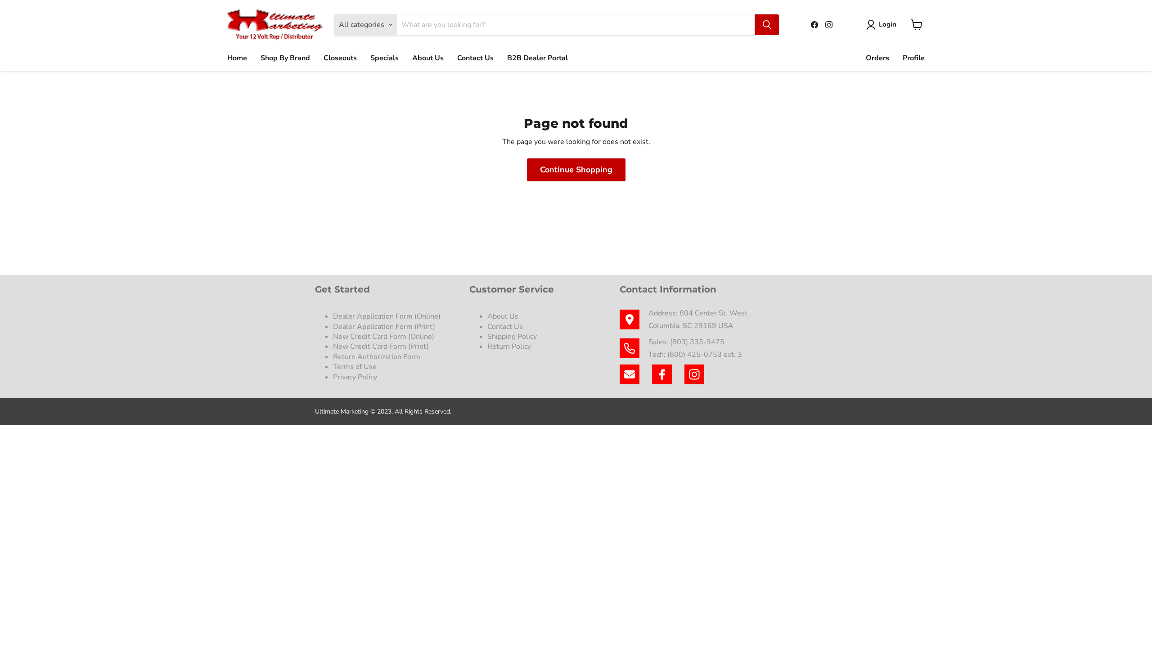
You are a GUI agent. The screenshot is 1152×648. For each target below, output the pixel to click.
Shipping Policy (512, 337)
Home (237, 58)
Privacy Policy (356, 377)
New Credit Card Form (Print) (381, 346)
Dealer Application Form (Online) (387, 316)
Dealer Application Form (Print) (384, 327)
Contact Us (475, 58)
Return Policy (509, 346)
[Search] (767, 24)
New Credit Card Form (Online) (383, 337)
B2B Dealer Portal (537, 58)
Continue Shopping (576, 169)
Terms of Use (355, 367)
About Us (428, 58)
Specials (384, 58)
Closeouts (340, 58)
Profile (914, 58)
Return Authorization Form (376, 357)
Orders (877, 58)
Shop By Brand (285, 58)
